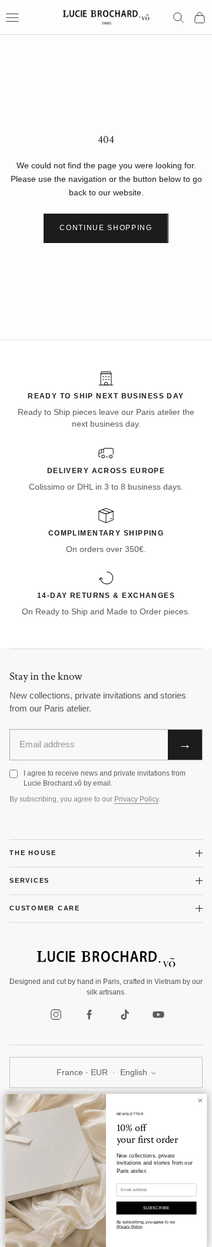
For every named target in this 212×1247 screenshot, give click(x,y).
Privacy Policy (136, 799)
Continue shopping (106, 228)
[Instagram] (55, 1014)
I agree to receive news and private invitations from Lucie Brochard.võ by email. (105, 778)
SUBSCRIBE (156, 1208)
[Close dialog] (200, 1100)
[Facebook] (90, 1014)
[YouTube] (158, 1014)
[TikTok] (124, 1014)
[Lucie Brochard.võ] (106, 959)
